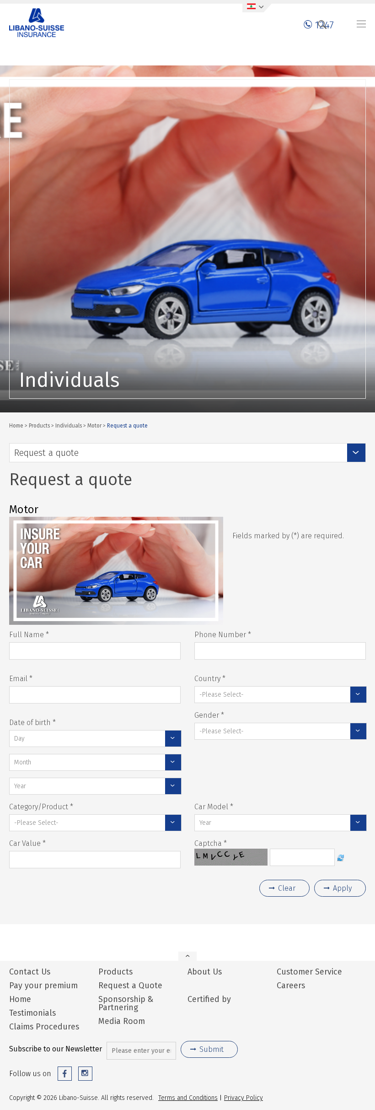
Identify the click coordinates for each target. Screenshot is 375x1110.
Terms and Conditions (188, 1097)
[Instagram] (85, 1074)
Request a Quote (130, 985)
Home (16, 425)
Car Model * (213, 806)
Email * (20, 678)
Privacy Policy (243, 1097)
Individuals (68, 425)
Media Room (121, 1021)
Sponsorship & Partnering (126, 1003)
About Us (205, 972)
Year (20, 786)
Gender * (209, 715)
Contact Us (29, 972)
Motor (94, 425)
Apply (342, 888)
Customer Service (309, 972)
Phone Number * (222, 634)
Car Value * (27, 843)
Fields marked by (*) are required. (288, 536)
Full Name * (29, 634)
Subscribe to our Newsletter (55, 1049)
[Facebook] (65, 1074)
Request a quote (46, 452)
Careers (291, 985)
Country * (209, 678)
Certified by (209, 998)
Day (19, 738)
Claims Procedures (44, 1027)
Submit (211, 1049)
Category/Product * (41, 806)
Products (39, 425)
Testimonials (32, 1013)
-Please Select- (221, 694)
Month (22, 762)
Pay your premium (43, 985)
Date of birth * (32, 722)
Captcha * (210, 843)
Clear (286, 888)
